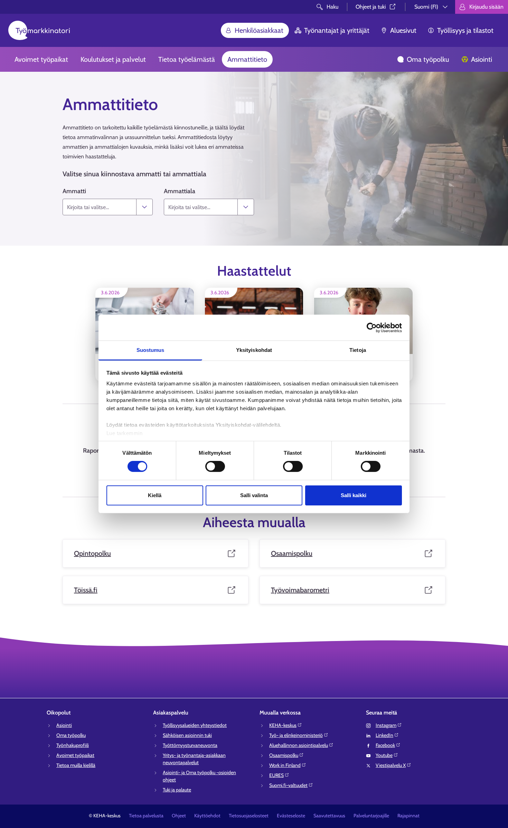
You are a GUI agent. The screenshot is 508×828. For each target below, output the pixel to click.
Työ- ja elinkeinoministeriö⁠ (296, 735)
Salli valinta (254, 495)
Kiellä (154, 495)
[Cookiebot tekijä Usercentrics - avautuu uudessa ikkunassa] (371, 327)
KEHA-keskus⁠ (283, 725)
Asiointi (481, 59)
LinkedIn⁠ (384, 735)
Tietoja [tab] (357, 350)
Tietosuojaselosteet (249, 815)
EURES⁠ (276, 775)
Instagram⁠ (386, 725)
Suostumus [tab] (150, 350)
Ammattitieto (247, 59)
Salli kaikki (353, 495)
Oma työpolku (428, 59)
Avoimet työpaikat (41, 59)
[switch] (215, 466)
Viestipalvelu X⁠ (391, 765)
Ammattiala (179, 191)
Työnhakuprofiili (72, 745)
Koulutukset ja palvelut (113, 59)
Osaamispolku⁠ (283, 755)
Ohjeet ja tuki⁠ (371, 6)
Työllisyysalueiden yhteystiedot (195, 725)
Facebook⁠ (385, 745)
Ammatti (74, 191)
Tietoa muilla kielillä (75, 765)
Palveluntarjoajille (371, 815)
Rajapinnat (408, 815)
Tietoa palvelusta (146, 815)
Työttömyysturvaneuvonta (190, 745)
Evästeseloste (291, 815)
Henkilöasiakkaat (259, 30)
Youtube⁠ (384, 755)
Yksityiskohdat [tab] (254, 350)
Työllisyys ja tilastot (465, 30)
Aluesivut (403, 30)
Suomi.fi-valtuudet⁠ (288, 785)
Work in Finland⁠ (285, 765)
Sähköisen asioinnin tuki (187, 735)
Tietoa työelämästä (186, 59)
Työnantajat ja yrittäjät (336, 30)
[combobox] (99, 207)
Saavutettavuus (329, 815)
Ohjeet (179, 815)
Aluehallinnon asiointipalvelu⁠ (298, 745)
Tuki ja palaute (177, 790)
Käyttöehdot (207, 815)
